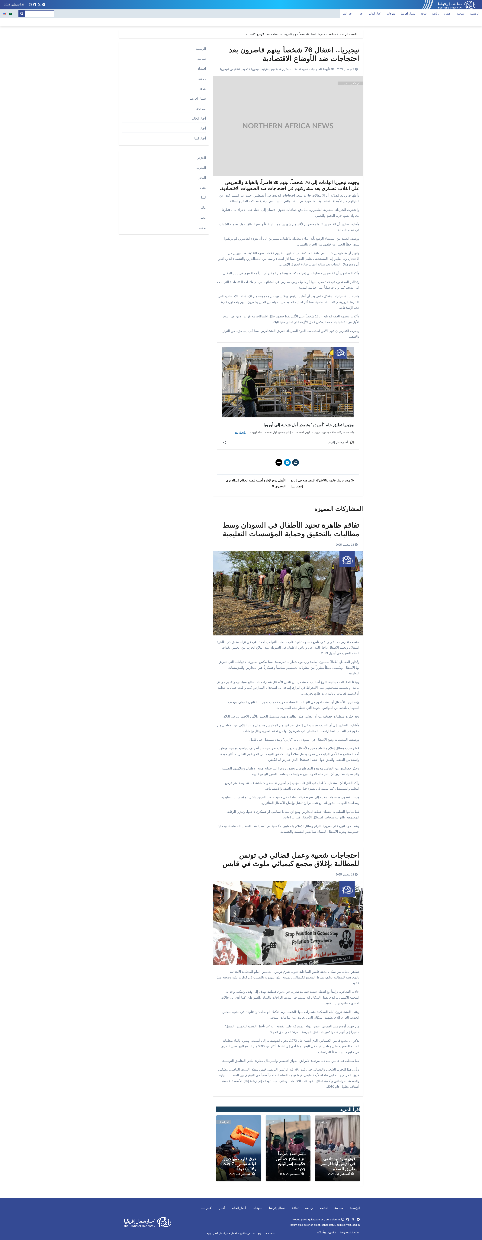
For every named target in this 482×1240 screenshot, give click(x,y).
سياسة (460, 13)
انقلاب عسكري (290, 69)
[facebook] (34, 4)
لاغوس (234, 69)
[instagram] (30, 4)
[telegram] (43, 4)
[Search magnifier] (22, 14)
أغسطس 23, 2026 (339, 1173)
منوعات (391, 13)
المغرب (201, 167)
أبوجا (326, 69)
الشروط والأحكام (326, 1232)
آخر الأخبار (355, 83)
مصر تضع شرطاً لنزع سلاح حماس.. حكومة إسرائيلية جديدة (290, 1161)
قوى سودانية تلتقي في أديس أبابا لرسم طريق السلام (338, 1163)
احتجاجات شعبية (311, 69)
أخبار (360, 13)
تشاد (203, 187)
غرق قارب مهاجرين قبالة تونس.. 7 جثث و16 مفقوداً (239, 1163)
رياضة (435, 13)
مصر (203, 217)
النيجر (202, 177)
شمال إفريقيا (408, 13)
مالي (203, 207)
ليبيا (203, 197)
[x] (39, 4)
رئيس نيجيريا (258, 69)
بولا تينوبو (273, 69)
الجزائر (201, 157)
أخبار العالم (375, 13)
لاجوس (244, 69)
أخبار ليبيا (348, 13)
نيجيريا (224, 69)
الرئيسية (474, 13)
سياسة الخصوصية (349, 1232)
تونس (202, 227)
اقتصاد (447, 13)
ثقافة (423, 13)
